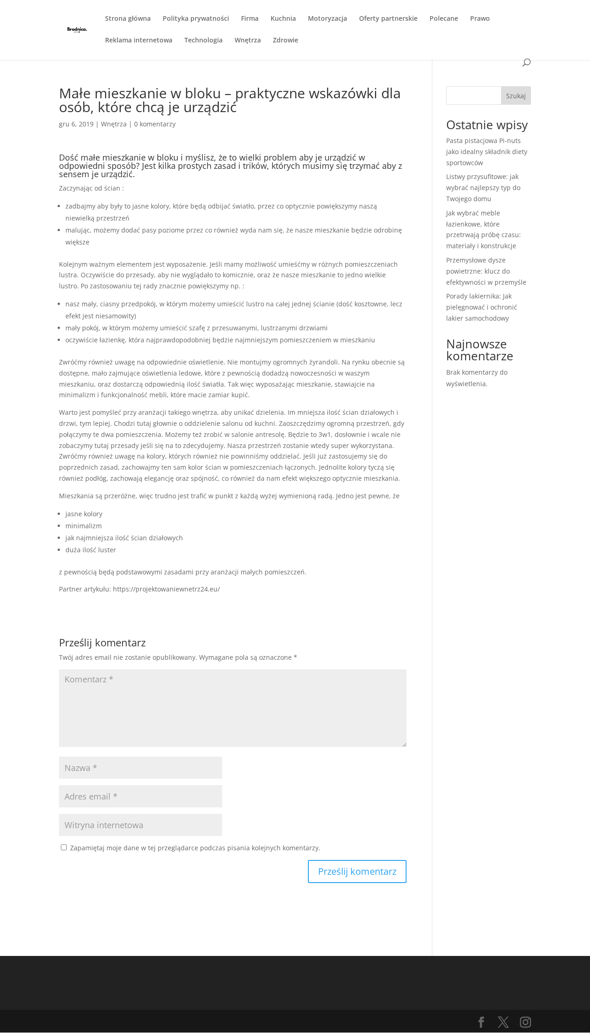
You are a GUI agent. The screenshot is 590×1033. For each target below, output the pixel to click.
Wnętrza (248, 40)
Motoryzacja (327, 19)
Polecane (444, 19)
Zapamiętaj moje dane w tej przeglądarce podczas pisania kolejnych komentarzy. (195, 847)
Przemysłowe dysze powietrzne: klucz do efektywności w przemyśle (486, 271)
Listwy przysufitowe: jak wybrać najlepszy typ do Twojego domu (483, 187)
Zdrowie (285, 40)
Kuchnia (283, 19)
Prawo (480, 19)
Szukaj (516, 95)
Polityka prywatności (196, 19)
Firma (250, 19)
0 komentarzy (155, 123)
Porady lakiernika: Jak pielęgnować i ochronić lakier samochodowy (481, 307)
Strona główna (128, 19)
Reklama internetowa (138, 40)
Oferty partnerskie (388, 19)
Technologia (203, 40)
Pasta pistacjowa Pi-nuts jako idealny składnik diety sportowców (486, 151)
